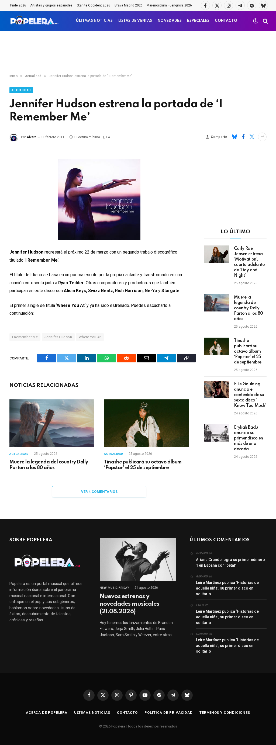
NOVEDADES (170, 21)
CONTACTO (226, 21)
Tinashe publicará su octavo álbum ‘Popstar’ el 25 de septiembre (142, 465)
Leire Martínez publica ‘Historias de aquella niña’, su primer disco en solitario (227, 588)
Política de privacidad (168, 713)
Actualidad (21, 90)
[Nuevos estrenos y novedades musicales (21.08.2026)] (138, 559)
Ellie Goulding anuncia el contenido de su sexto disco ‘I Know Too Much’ (250, 395)
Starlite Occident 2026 (93, 5)
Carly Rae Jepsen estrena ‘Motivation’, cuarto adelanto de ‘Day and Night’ (249, 262)
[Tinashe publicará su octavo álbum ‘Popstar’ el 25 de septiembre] (146, 423)
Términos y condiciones (224, 713)
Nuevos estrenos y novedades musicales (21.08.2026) (129, 604)
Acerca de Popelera (46, 713)
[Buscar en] (265, 21)
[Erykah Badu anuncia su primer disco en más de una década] (216, 433)
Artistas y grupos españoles (51, 5)
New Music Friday (114, 588)
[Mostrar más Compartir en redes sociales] (262, 137)
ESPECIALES (198, 21)
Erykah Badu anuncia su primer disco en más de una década (248, 438)
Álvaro (31, 137)
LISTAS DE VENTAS (135, 21)
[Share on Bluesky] (234, 137)
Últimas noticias (92, 713)
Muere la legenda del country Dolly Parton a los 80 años (48, 465)
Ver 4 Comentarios (99, 492)
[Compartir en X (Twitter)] (252, 137)
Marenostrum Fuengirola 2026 (169, 5)
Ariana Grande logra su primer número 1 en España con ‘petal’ (230, 562)
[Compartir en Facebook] (243, 137)
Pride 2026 (18, 5)
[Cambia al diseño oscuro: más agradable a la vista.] (255, 21)
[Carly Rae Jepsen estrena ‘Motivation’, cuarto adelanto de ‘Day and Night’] (216, 254)
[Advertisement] (138, 52)
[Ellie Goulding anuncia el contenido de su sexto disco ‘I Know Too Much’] (216, 389)
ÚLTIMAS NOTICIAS (94, 21)
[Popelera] (35, 21)
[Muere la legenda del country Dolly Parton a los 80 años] (51, 423)
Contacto (127, 713)
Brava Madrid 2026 (129, 5)
